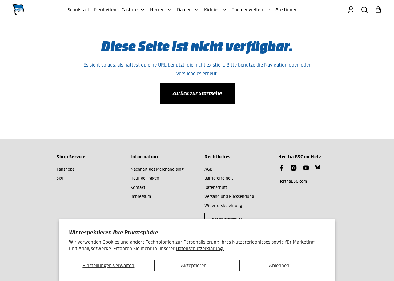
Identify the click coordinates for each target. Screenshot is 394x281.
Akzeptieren (194, 265)
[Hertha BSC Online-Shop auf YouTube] (306, 168)
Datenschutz (215, 187)
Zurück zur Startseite (197, 93)
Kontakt (138, 187)
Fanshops (65, 169)
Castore (129, 10)
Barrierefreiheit (218, 178)
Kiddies (211, 10)
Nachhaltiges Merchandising (157, 169)
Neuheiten (105, 10)
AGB (208, 169)
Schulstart (78, 10)
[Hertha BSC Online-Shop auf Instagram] (294, 168)
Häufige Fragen (145, 178)
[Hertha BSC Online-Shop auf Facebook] (281, 168)
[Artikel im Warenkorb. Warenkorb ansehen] (378, 10)
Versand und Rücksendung (229, 196)
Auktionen (286, 10)
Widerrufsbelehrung (223, 205)
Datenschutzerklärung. (200, 248)
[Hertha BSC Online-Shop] (18, 10)
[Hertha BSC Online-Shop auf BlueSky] (317, 167)
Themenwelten (247, 10)
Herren (157, 10)
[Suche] (364, 10)
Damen (184, 10)
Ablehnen (279, 265)
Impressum (141, 196)
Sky (60, 178)
